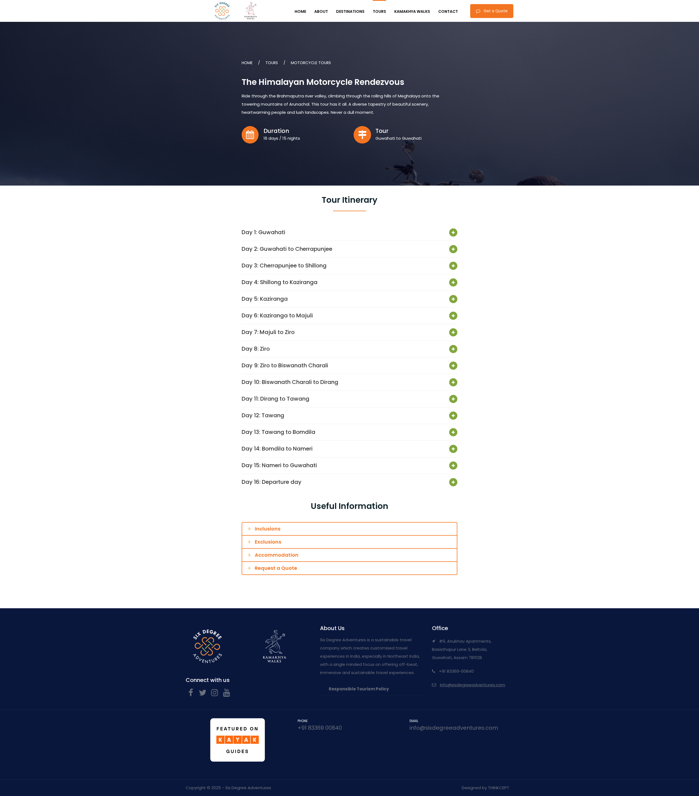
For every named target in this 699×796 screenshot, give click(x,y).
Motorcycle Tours (311, 62)
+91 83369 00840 (320, 728)
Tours (379, 11)
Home (300, 11)
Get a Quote (496, 11)
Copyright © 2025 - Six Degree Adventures (228, 788)
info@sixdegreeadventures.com (472, 685)
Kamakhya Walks (412, 11)
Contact (448, 11)
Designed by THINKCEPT (485, 788)
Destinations (350, 11)
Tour (382, 131)
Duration (276, 131)
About (321, 11)
